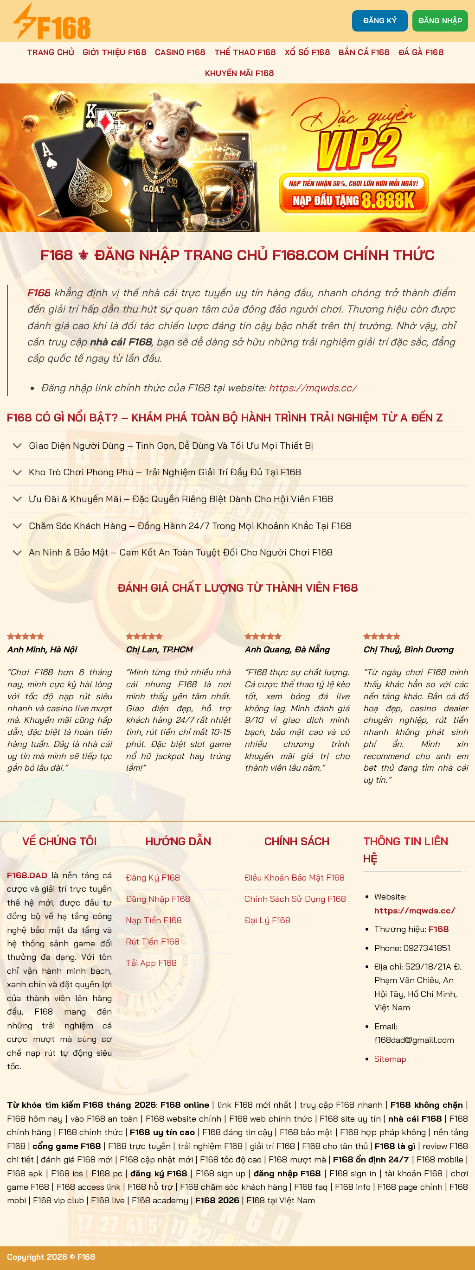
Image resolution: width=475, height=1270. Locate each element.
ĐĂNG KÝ (380, 20)
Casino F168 (180, 52)
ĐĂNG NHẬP (440, 20)
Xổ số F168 (307, 52)
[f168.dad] (53, 21)
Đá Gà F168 (421, 52)
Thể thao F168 (245, 52)
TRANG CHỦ (50, 52)
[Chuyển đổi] (17, 446)
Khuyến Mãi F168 (240, 73)
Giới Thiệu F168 (115, 52)
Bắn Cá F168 (364, 52)
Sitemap (390, 1058)
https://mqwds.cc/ (313, 387)
